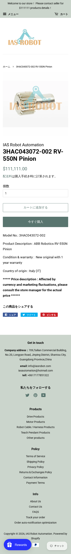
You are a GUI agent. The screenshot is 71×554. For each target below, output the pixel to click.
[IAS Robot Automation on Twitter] (27, 396)
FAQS (35, 512)
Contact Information (35, 477)
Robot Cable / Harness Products (36, 427)
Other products (35, 438)
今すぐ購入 (35, 222)
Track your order (35, 517)
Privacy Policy (35, 467)
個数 (6, 186)
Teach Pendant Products (35, 432)
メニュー (13, 14)
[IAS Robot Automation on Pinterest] (35, 396)
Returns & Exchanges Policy (35, 472)
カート (64, 14)
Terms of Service (35, 456)
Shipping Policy (35, 461)
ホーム (6, 66)
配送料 (7, 176)
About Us (35, 501)
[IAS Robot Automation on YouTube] (43, 396)
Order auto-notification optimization (35, 522)
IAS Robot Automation (39, 533)
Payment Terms (35, 482)
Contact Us (35, 506)
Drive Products (35, 416)
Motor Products (35, 422)
